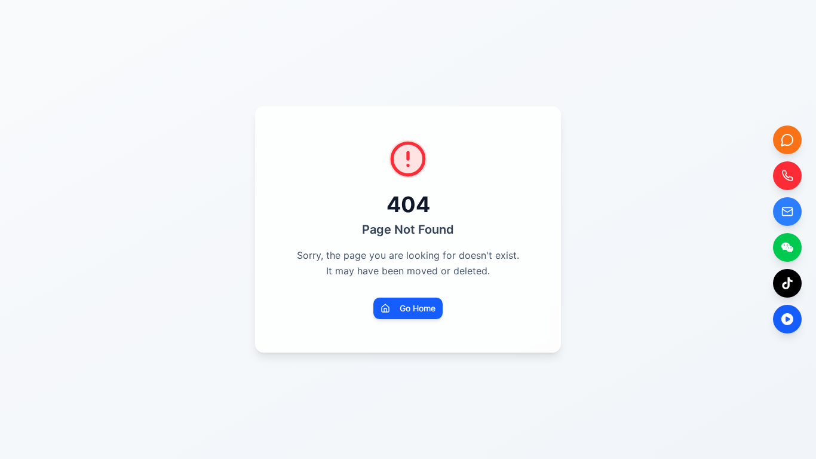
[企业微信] (787, 247)
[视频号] (787, 319)
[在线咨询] (787, 140)
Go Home (417, 308)
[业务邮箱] (787, 211)
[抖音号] (787, 283)
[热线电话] (787, 175)
